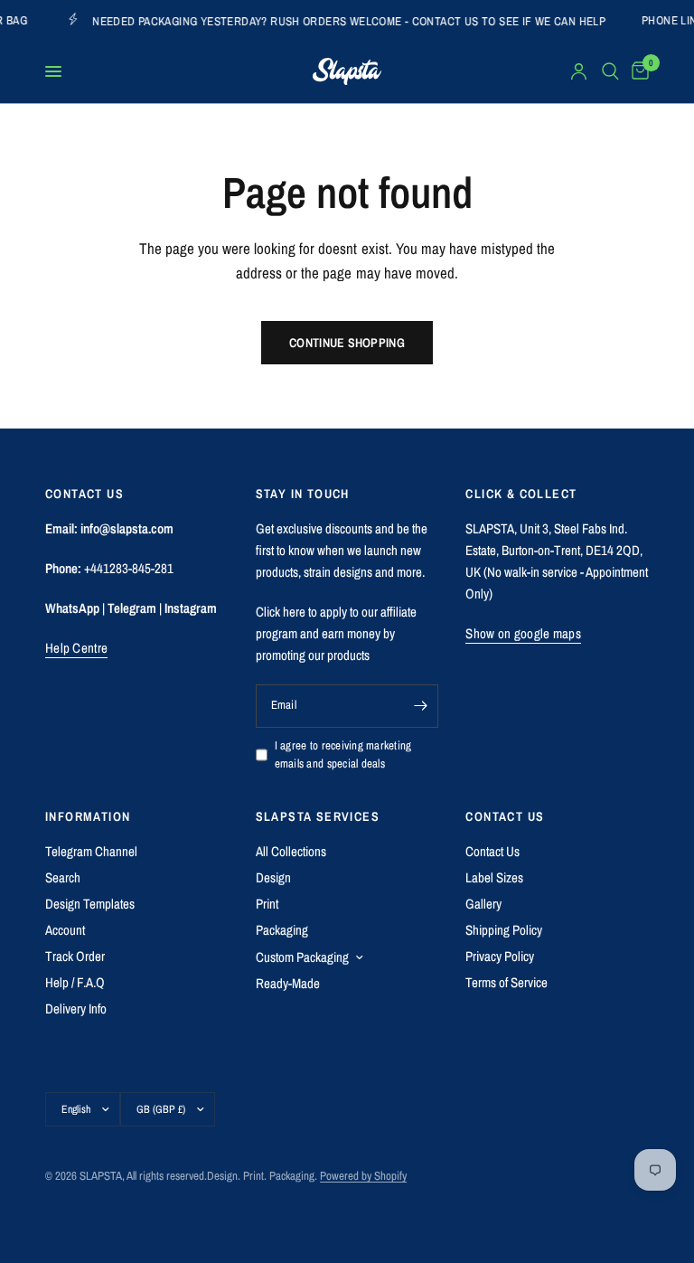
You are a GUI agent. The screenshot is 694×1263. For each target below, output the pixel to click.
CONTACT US (504, 816)
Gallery (483, 903)
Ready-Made (288, 983)
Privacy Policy (499, 956)
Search (62, 877)
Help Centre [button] (76, 647)
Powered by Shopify (363, 1175)
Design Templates (90, 903)
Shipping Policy (503, 929)
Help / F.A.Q (75, 982)
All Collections (291, 851)
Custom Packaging (302, 956)
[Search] (610, 71)
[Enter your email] (420, 706)
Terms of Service (506, 982)
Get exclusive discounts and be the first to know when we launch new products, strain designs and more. (341, 550)
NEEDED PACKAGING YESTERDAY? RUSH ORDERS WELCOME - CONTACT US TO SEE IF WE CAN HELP (339, 20)
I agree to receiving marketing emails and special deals (343, 755)
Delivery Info (76, 1008)
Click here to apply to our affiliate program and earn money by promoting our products (336, 633)
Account (65, 929)
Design (273, 877)
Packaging (282, 929)
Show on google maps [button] (523, 633)
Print (267, 903)
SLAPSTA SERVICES (318, 816)
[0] (637, 71)
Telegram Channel (91, 851)
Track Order (75, 956)
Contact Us (492, 851)
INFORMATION (87, 816)
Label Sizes (494, 877)
